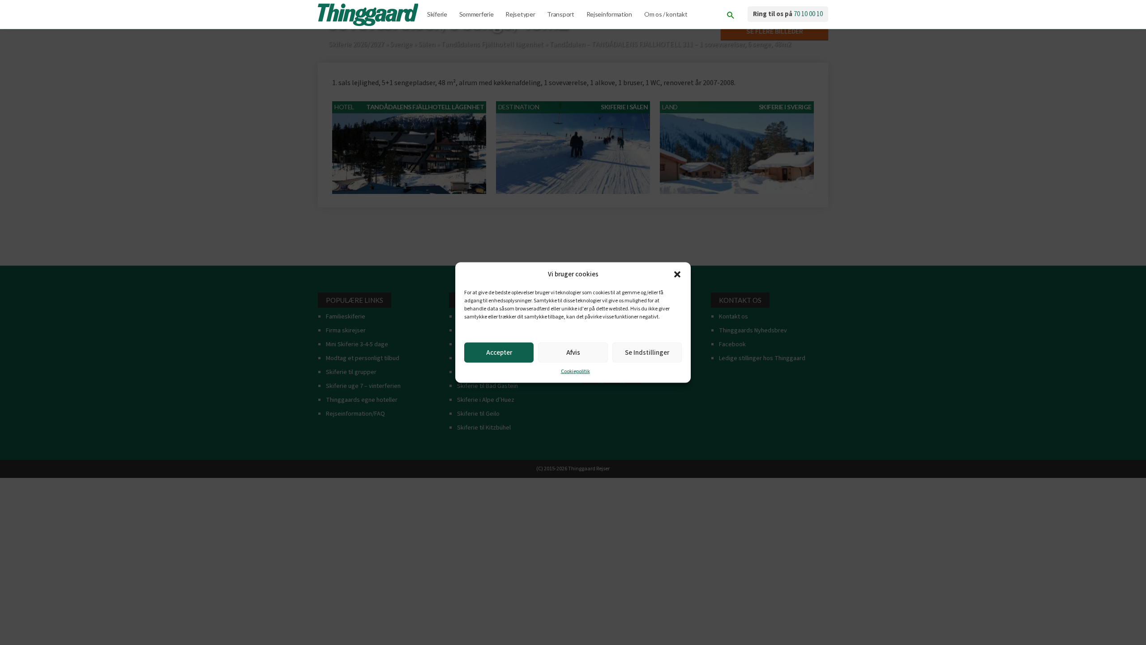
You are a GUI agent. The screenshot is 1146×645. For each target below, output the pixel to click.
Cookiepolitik (575, 371)
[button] (677, 274)
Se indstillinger (647, 352)
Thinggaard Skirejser (369, 15)
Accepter (499, 352)
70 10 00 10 (808, 14)
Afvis (573, 352)
